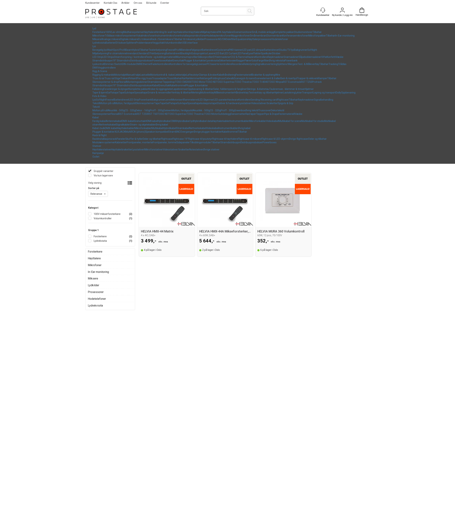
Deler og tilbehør (152, 138)
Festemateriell (244, 74)
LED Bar (219, 53)
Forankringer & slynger (116, 89)
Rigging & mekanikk (103, 74)
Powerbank (291, 60)
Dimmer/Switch (113, 64)
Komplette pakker (284, 32)
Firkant (133, 78)
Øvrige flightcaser (298, 138)
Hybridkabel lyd (185, 121)
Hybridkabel (169, 128)
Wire (277, 74)
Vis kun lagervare (103, 175)
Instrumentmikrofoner (167, 35)
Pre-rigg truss (144, 78)
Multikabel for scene (290, 121)
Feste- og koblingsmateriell (161, 57)
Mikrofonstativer (153, 149)
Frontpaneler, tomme (164, 142)
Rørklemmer (193, 78)
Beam (128, 49)
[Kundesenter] (322, 10)
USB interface (190, 42)
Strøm (171, 131)
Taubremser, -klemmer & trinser (287, 89)
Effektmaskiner (222, 57)
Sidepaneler (183, 142)
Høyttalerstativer (101, 149)
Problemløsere (144, 42)
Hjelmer (309, 89)
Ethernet (146, 64)
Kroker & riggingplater (160, 89)
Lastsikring (289, 92)
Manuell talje (133, 74)
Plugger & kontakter (195, 60)
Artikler (125, 2)
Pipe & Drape (271, 113)
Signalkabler (123, 124)
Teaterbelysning (158, 49)
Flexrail (122, 81)
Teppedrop (169, 81)
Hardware (232, 99)
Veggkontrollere (107, 67)
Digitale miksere (129, 39)
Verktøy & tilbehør (181, 92)
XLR (117, 131)
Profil (178, 49)
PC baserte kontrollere (219, 64)
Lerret (168, 99)
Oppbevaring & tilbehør (200, 89)
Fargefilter (263, 60)
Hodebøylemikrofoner (219, 35)
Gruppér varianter (103, 171)
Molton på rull (107, 103)
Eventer (164, 2)
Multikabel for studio (312, 121)
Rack (95, 138)
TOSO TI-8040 (260, 81)
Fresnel (171, 49)
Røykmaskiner (276, 57)
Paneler (121, 138)
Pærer (248, 60)
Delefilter (231, 39)
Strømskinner (155, 81)
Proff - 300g (157, 110)
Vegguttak (158, 42)
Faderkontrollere (160, 64)
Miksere (96, 39)
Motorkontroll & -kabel (162, 74)
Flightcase (283, 99)
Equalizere (242, 39)
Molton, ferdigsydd (125, 103)
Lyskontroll (98, 64)
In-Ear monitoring (345, 35)
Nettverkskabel (107, 124)
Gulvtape (129, 92)
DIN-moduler (129, 64)
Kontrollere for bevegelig (183, 64)
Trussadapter (159, 78)
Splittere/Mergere (287, 64)
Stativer (96, 146)
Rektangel (205, 78)
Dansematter (238, 113)
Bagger (240, 60)
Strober (276, 53)
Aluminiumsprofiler (187, 57)
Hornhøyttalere (192, 32)
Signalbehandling (323, 99)
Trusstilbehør (174, 78)
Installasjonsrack (107, 138)
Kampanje (98, 153)
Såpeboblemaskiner (310, 57)
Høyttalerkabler (221, 121)
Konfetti (331, 57)
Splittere (131, 42)
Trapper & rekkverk (307, 78)
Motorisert (177, 99)
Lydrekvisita (99, 42)
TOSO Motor (199, 81)
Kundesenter (92, 2)
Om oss (138, 2)
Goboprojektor (199, 53)
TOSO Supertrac (225, 81)
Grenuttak (178, 60)
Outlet (95, 156)
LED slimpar (257, 49)
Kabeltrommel (178, 85)
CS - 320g (130, 110)
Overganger (187, 131)
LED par (246, 49)
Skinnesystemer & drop (105, 81)
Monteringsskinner (136, 81)
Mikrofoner (98, 35)
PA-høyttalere (226, 32)
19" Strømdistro (121, 60)
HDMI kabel (151, 121)
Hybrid (135, 49)
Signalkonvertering (266, 64)
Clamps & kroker (208, 74)
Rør (184, 78)
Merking (195, 92)
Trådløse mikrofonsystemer (120, 35)
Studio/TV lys (286, 49)
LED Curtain (230, 53)
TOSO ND (211, 81)
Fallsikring (97, 89)
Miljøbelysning (100, 53)
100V (108, 32)
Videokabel (272, 121)
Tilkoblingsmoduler (200, 142)
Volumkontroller (173, 42)
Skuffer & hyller (134, 138)
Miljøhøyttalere (209, 32)
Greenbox (239, 110)
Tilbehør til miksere (184, 39)
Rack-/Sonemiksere (162, 39)
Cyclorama (223, 49)
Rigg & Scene (99, 71)
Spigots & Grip (285, 103)
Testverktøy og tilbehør (261, 92)
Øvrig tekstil (251, 110)
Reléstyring (249, 64)
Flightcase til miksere (249, 138)
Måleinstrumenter (224, 92)
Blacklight (186, 53)
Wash (110, 49)
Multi (128, 131)
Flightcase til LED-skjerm (275, 138)
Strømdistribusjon (102, 60)
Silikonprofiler (205, 57)
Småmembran (258, 35)
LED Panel (242, 53)
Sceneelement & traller (267, 78)
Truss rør (109, 78)
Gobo (254, 60)
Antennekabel (114, 121)
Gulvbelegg (224, 113)
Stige (117, 78)
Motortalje (120, 74)
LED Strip (97, 57)
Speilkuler (266, 53)
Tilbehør (317, 32)
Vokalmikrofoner (145, 35)
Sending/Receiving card (264, 99)
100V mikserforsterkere (107, 214)
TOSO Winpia (275, 81)
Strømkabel (182, 128)
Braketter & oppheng (263, 74)
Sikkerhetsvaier (227, 60)
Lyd (94, 28)
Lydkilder (199, 39)
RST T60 (152, 113)
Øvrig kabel (162, 124)
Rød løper (250, 113)
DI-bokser (121, 42)
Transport (307, 92)
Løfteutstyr (192, 74)
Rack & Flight (99, 135)
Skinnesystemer (145, 103)
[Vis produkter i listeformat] (129, 183)
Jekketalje (180, 74)
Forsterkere (98, 32)
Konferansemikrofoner (295, 35)
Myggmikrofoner (240, 35)
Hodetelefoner (280, 39)
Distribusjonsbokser (141, 60)
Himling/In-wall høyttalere (170, 32)
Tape (121, 92)
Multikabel (157, 128)
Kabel (169, 60)
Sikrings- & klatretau (258, 89)
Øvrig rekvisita (277, 60)
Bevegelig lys (99, 49)
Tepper (260, 113)
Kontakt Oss (110, 2)
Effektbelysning (157, 53)
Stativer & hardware (228, 103)
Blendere (186, 49)
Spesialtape (141, 92)
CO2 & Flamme (239, 57)
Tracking (333, 64)
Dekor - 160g (143, 110)
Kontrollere (261, 57)
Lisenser (202, 64)
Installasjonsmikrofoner (193, 35)
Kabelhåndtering (226, 74)
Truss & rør (98, 78)
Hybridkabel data (203, 121)
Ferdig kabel (99, 121)
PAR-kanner (235, 49)
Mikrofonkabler (257, 121)
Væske (339, 57)
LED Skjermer (206, 99)
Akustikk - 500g (116, 110)
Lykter (298, 92)
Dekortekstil (277, 110)
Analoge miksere (110, 39)
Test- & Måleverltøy (308, 64)
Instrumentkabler (239, 121)
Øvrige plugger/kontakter (208, 131)
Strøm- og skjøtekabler (143, 124)
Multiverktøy (207, 92)
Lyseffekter (254, 53)
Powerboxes (159, 60)
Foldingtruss (218, 78)
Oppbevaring (348, 92)
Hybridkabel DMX (167, 121)
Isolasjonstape (208, 103)
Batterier (111, 42)
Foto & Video (99, 96)
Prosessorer (211, 39)
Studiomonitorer (303, 32)
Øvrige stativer (211, 149)
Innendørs (132, 53)
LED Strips (108, 57)
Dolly (338, 92)
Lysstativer (245, 103)
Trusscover (264, 110)
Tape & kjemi (99, 92)
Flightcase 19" (180, 138)
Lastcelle (145, 74)
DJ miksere (144, 39)
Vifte (324, 57)
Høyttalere (150, 32)
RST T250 (306, 81)
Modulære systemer (103, 142)
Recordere (237, 64)
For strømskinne (117, 53)
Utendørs (143, 53)
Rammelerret (191, 99)
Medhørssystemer (133, 32)
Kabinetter (121, 142)
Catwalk (229, 78)
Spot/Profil (119, 49)
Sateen (168, 110)
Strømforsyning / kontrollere (130, 57)
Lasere (211, 53)
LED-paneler (220, 99)
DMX (138, 64)
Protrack (317, 81)
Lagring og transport (324, 92)
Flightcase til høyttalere (225, 138)
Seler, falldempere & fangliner (230, 89)
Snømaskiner (291, 57)
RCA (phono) (138, 131)
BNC (177, 131)
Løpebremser (180, 89)
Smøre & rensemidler (159, 92)
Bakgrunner (300, 49)
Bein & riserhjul (288, 78)
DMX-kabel (128, 121)
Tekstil (96, 103)
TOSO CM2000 (183, 81)
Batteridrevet (209, 49)
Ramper (322, 78)
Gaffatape (113, 92)
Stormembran (274, 35)
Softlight (312, 49)
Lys (94, 46)
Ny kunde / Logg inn (342, 15)
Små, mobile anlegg (263, 32)
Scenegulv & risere (244, 78)
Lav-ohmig (117, 32)
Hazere (251, 57)
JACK (122, 131)
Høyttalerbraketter (121, 149)
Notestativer (196, 149)
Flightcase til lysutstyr (200, 138)
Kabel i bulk (98, 128)
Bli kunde (151, 2)
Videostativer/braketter (264, 103)
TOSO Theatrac (243, 81)
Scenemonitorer (243, 32)
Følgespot (196, 49)
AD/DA (222, 39)
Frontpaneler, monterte (140, 142)
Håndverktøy (241, 92)
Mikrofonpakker (317, 35)
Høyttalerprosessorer (260, 39)
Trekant (124, 78)
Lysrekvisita (212, 60)
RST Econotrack (292, 81)
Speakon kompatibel (156, 131)
